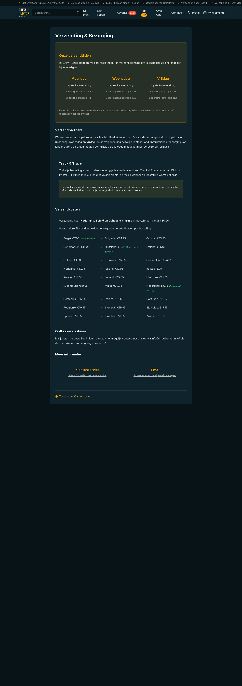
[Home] (23, 12)
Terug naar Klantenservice (75, 396)
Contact (176, 12)
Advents (126, 12)
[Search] (78, 13)
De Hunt (86, 12)
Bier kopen (101, 12)
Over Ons (159, 12)
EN (182, 12)
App (143, 12)
